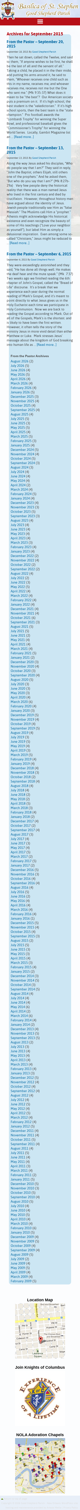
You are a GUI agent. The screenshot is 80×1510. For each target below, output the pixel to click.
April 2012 (18, 1113)
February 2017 (21, 861)
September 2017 (23, 830)
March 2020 (19, 702)
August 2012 (19, 1095)
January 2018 (20, 817)
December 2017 (22, 821)
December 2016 (22, 870)
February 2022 (21, 600)
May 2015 (18, 954)
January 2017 (20, 865)
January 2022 (20, 604)
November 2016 (22, 874)
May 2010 (18, 1215)
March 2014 (19, 1016)
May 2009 (18, 1268)
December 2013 (22, 1029)
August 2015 (19, 940)
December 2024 (22, 450)
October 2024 (21, 458)
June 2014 (18, 1002)
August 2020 (19, 679)
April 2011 (18, 1166)
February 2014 (21, 1020)
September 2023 (23, 516)
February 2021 (21, 653)
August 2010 (19, 1201)
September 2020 (23, 675)
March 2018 (19, 808)
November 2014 (22, 980)
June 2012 (18, 1104)
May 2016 (18, 901)
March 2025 (19, 436)
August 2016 (19, 887)
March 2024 (19, 489)
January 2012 (20, 1126)
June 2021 (18, 635)
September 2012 (23, 1091)
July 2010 (17, 1206)
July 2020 (17, 684)
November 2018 (22, 772)
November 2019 (22, 719)
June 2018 (18, 794)
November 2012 (22, 1082)
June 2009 (18, 1263)
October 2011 (21, 1139)
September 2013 (23, 1038)
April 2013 (18, 1060)
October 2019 (21, 724)
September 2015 (23, 936)
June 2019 (18, 741)
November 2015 (22, 927)
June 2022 (18, 582)
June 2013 (18, 1051)
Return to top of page (15, 1499)
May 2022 (18, 587)
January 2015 (20, 971)
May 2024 (18, 480)
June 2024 (18, 476)
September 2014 (23, 989)
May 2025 (18, 427)
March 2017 (19, 856)
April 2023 (18, 538)
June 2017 (18, 843)
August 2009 (19, 1254)
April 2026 (18, 379)
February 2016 (21, 914)
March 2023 (19, 542)
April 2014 (18, 1011)
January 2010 (20, 1232)
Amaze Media (54, 1507)
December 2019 (22, 715)
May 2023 (18, 534)
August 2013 (19, 1042)
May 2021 (18, 640)
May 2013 (18, 1055)
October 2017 (21, 825)
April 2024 (18, 485)
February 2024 (21, 494)
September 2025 (23, 410)
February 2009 (21, 1281)
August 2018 (19, 786)
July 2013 (17, 1047)
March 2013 (19, 1064)
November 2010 (22, 1188)
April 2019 (18, 750)
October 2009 (21, 1246)
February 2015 (21, 967)
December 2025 (22, 396)
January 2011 (20, 1179)
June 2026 (18, 370)
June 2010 (18, 1210)
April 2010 (18, 1219)
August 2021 (19, 626)
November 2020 (22, 666)
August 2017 (19, 834)
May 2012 (18, 1108)
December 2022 (22, 556)
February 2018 (21, 812)
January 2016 (20, 918)
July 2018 (17, 790)
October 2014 (21, 985)
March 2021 (19, 649)
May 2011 (18, 1162)
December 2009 (22, 1237)
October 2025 (21, 405)
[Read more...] (24, 137)
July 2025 (17, 419)
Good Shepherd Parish (44, 52)
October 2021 (21, 618)
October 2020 (21, 671)
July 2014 (17, 998)
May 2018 (18, 799)
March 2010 (19, 1223)
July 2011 (17, 1153)
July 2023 (17, 525)
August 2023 (19, 520)
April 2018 (18, 803)
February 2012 (21, 1122)
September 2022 (23, 569)
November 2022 (22, 560)
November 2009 (22, 1241)
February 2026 (21, 388)
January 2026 (20, 392)
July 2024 (17, 472)
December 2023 (22, 503)
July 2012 (17, 1100)
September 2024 (23, 463)
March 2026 (19, 383)
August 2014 (19, 993)
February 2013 (21, 1069)
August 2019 (19, 733)
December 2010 (22, 1184)
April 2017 (18, 852)
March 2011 (19, 1170)
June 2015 (18, 949)
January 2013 (20, 1073)
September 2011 (23, 1144)
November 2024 (22, 454)
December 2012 (22, 1077)
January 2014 (20, 1024)
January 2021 (20, 657)
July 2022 (17, 578)
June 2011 (18, 1157)
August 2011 (19, 1148)
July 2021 (17, 631)
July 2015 (17, 945)
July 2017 (17, 839)
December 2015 (22, 923)
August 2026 (19, 361)
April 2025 (18, 432)
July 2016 (17, 892)
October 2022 (21, 564)
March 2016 (19, 909)
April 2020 (18, 697)
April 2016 (18, 905)
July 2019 (17, 737)
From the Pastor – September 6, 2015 (39, 254)
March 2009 (19, 1276)
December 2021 (22, 609)
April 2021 (18, 644)
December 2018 (22, 768)
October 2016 (21, 878)
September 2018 (23, 781)
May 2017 (18, 848)
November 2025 (22, 401)
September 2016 (23, 883)
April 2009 (18, 1272)
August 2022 (19, 573)
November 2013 (22, 1033)
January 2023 (20, 551)
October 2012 (21, 1086)
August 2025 (19, 414)
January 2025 (20, 445)
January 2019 (20, 764)
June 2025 (18, 423)
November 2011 (22, 1135)
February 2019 (21, 759)
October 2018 (21, 777)
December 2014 (22, 976)
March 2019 (19, 755)
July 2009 (17, 1259)
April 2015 (18, 958)
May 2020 (18, 693)
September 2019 (23, 728)
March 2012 (19, 1117)
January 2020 (20, 710)
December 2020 (22, 662)
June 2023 (18, 529)
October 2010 (21, 1192)
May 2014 (18, 1007)
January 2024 (20, 498)
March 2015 (19, 963)
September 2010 (23, 1197)
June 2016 (18, 896)
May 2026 (18, 374)
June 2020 (18, 688)
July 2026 (17, 365)
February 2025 (21, 441)
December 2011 (22, 1131)
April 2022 (18, 591)
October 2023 (21, 511)
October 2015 (21, 932)
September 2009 (23, 1250)
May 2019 (18, 746)
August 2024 (19, 467)
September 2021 (23, 622)
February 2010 (21, 1228)
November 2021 (22, 613)
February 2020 (21, 706)
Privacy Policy (70, 1507)
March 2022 (19, 595)
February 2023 (21, 547)
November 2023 (22, 507)
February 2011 (21, 1175)
